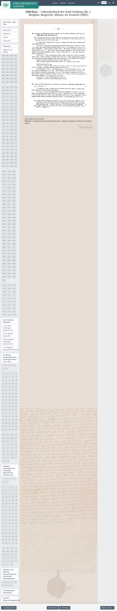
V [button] (12, 582)
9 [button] (7, 369)
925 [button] (7, 107)
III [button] (7, 582)
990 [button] (11, 160)
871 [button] (16, 59)
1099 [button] (3, 280)
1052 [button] (8, 227)
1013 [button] (8, 184)
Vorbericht (7, 41)
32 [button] (9, 387)
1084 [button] (3, 264)
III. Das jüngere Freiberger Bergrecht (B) (8, 342)
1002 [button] (13, 171)
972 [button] (3, 146)
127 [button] (16, 455)
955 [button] (16, 130)
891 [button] (16, 75)
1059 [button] (13, 234)
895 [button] (16, 79)
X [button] (12, 585)
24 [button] (16, 380)
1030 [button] (3, 204)
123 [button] (16, 451)
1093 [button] (3, 274)
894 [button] (11, 79)
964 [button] (3, 140)
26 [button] (6, 384)
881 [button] (7, 69)
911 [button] (16, 94)
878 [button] (11, 66)
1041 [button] (13, 214)
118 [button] (11, 448)
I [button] (2, 582)
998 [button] (11, 166)
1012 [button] (3, 184)
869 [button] (7, 59)
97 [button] (9, 430)
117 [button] (7, 448)
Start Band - (9, 23)
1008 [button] (13, 178)
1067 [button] (8, 244)
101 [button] (7, 435)
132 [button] (3, 461)
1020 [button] (13, 191)
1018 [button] (3, 191)
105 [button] (7, 438)
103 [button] (16, 435)
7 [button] (2, 369)
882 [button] (11, 69)
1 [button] (2, 365)
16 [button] (6, 377)
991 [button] (16, 160)
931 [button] (16, 110)
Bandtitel (6, 34)
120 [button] (3, 451)
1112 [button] (3, 298)
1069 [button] (3, 247)
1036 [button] (3, 211)
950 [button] (11, 127)
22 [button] (9, 380)
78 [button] (13, 417)
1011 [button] (13, 181)
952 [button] (3, 130)
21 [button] (6, 380)
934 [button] (11, 113)
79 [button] (16, 417)
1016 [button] (8, 188)
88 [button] (13, 423)
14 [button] (16, 374)
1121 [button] (3, 308)
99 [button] (16, 430)
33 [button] (13, 387)
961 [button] (7, 137)
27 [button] (9, 384)
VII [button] (3, 585)
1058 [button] (8, 234)
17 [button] (9, 377)
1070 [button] (8, 247)
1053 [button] (13, 227)
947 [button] (16, 123)
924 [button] (3, 107)
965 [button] (7, 140)
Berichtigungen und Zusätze (9, 592)
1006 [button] (3, 178)
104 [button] (3, 438)
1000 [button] (3, 171)
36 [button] (6, 390)
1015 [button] (3, 188)
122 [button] (11, 451)
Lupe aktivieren (85, 127)
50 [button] (3, 400)
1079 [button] (8, 257)
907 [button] (16, 90)
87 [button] (9, 423)
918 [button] (11, 100)
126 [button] (11, 455)
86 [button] (6, 423)
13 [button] (13, 374)
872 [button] (3, 62)
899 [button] (16, 82)
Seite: (99, 2)
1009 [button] (3, 181)
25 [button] (3, 384)
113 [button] (7, 445)
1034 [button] (8, 208)
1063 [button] (3, 241)
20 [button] (3, 380)
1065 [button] (13, 241)
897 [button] (7, 82)
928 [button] (3, 110)
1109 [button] (3, 295)
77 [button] (9, 417)
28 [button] (13, 384)
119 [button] (16, 448)
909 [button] (7, 94)
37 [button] (9, 390)
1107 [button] (8, 292)
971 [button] (16, 143)
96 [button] (6, 430)
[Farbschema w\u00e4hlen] (113, 2)
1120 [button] (13, 305)
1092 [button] (13, 270)
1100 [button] (3, 285)
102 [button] (11, 435)
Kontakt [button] (71, 3)
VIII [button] (6, 585)
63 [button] (13, 407)
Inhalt (5, 37)
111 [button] (16, 441)
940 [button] (3, 120)
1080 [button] (13, 257)
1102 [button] (13, 285)
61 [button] (6, 407)
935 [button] (16, 113)
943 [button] (16, 120)
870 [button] (11, 59)
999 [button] (16, 166)
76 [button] (6, 417)
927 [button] (16, 107)
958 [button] (11, 133)
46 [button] (6, 397)
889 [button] (7, 75)
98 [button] (13, 430)
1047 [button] (13, 221)
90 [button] (3, 426)
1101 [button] (8, 285)
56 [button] (6, 403)
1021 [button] (3, 194)
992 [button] (3, 163)
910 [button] (11, 94)
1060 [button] (3, 237)
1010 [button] (8, 181)
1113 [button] (8, 298)
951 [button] (16, 127)
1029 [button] (13, 201)
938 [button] (11, 117)
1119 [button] (8, 305)
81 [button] (6, 420)
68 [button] (13, 410)
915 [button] (16, 97)
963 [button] (16, 137)
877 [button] (7, 66)
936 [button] (3, 117)
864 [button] (3, 56)
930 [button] (11, 110)
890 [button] (11, 75)
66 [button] (6, 410)
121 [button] (7, 451)
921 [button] (7, 104)
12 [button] (9, 374)
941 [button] (7, 120)
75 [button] (3, 417)
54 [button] (16, 400)
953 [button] (7, 130)
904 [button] (3, 90)
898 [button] (11, 82)
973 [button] (7, 146)
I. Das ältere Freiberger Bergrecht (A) (8, 328)
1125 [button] (8, 312)
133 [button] (7, 461)
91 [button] (6, 426)
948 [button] (3, 127)
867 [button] (16, 56)
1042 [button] (3, 217)
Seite (53, 608)
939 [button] (16, 117)
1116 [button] (8, 302)
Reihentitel (7, 30)
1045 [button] (3, 221)
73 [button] (13, 413)
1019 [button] (8, 191)
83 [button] (13, 420)
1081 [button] (3, 260)
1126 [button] (13, 312)
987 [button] (16, 156)
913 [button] (7, 97)
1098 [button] (13, 277)
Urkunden (6, 46)
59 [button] (16, 403)
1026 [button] (13, 198)
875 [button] (16, 62)
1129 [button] (13, 315)
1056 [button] (13, 231)
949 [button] (7, 127)
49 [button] (16, 397)
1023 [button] (13, 194)
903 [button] (16, 87)
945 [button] (7, 123)
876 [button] (3, 66)
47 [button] (9, 397)
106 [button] (11, 438)
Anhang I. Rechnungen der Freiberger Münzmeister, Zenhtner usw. (9, 470)
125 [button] (7, 455)
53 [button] (13, 400)
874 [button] (11, 62)
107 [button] (16, 438)
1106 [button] (3, 292)
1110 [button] (8, 295)
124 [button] (3, 455)
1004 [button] (8, 175)
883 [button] (16, 69)
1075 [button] (3, 254)
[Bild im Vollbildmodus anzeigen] (93, 21)
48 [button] (13, 397)
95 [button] (3, 430)
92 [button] (9, 426)
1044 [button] (13, 217)
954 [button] (11, 130)
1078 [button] (3, 257)
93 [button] (13, 426)
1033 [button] (3, 208)
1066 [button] (3, 244)
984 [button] (3, 156)
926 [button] (11, 107)
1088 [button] (8, 267)
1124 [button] (3, 312)
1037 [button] (8, 211)
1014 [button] (13, 184)
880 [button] (3, 69)
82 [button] (9, 420)
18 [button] (13, 377)
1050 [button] (13, 224)
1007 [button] (8, 178)
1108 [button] (13, 292)
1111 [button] (13, 295)
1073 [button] (8, 250)
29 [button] (16, 384)
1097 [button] (8, 277)
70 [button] (3, 413)
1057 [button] (3, 234)
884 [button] (3, 72)
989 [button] (7, 160)
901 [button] (7, 87)
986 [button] (11, 156)
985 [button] (7, 156)
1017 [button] (13, 188)
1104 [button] (8, 288)
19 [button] (16, 377)
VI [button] (15, 582)
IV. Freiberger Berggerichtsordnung (10, 349)
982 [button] (11, 153)
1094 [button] (8, 274)
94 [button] (16, 426)
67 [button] (9, 410)
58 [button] (13, 403)
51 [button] (6, 400)
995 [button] (16, 163)
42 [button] (9, 393)
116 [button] (3, 448)
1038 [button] (13, 211)
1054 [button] (3, 231)
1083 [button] (13, 260)
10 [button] (3, 374)
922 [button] (11, 104)
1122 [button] (8, 308)
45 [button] (3, 397)
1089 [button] (13, 267)
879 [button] (16, 66)
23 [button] (13, 380)
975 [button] (16, 146)
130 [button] (11, 458)
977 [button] (7, 150)
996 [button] (3, 166)
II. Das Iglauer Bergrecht (8, 335)
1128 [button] (8, 315)
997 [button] (7, 166)
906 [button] (11, 90)
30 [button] (3, 387)
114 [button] (11, 445)
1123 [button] (13, 308)
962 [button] (11, 137)
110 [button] (11, 441)
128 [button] (3, 458)
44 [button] (16, 393)
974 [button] (11, 146)
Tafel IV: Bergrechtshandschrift (10, 599)
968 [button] (3, 143)
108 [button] (3, 441)
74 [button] (16, 413)
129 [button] (7, 458)
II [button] (4, 582)
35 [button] (3, 390)
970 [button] (11, 143)
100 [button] (3, 435)
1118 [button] (3, 305)
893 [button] (7, 79)
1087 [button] (3, 267)
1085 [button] (8, 264)
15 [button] (3, 377)
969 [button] (7, 143)
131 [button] (16, 458)
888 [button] (3, 75)
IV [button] (10, 582)
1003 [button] (3, 175)
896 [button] (3, 82)
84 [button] (16, 420)
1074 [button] (13, 250)
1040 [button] (8, 214)
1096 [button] (3, 277)
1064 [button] (8, 241)
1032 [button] (13, 204)
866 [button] (11, 56)
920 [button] (3, 104)
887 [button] (16, 72)
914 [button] (11, 97)
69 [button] (16, 410)
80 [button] (3, 420)
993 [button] (7, 163)
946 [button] (11, 123)
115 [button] (16, 445)
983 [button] (16, 153)
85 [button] (3, 423)
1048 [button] (3, 224)
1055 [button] (8, 231)
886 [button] (11, 72)
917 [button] (7, 100)
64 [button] (16, 407)
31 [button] (6, 387)
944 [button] (3, 123)
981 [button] (7, 153)
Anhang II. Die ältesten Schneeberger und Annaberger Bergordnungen (9, 574)
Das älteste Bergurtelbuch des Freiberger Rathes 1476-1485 (9, 358)
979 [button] (16, 150)
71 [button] (6, 413)
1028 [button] (8, 201)
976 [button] (3, 150)
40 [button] (3, 393)
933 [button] (7, 113)
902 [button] (11, 87)
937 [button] (7, 117)
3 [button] (7, 365)
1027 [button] (3, 201)
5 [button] (12, 365)
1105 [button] (13, 288)
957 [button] (7, 133)
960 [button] (3, 137)
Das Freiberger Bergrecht (8, 321)
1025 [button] (8, 198)
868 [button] (3, 59)
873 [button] (7, 62)
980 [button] (3, 153)
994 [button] (11, 163)
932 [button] (3, 113)
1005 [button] (13, 175)
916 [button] (3, 100)
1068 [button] (13, 244)
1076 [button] (8, 254)
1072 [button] (3, 250)
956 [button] (3, 133)
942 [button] (11, 120)
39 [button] (16, 390)
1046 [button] (8, 221)
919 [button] (16, 100)
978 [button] (11, 150)
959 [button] (16, 133)
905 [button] (7, 90)
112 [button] (3, 445)
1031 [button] (8, 204)
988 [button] (3, 160)
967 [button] (16, 140)
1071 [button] (13, 247)
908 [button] (3, 94)
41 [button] (6, 393)
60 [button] (3, 407)
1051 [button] (3, 227)
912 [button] (3, 97)
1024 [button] (3, 198)
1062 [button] (13, 237)
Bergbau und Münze (7, 51)
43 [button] (13, 393)
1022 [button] (8, 194)
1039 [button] (3, 214)
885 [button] (7, 72)
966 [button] (11, 140)
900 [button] (3, 87)
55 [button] (3, 403)
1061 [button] (8, 237)
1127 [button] (3, 315)
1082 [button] (8, 260)
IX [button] (9, 585)
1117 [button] (13, 302)
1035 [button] (13, 208)
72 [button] (9, 413)
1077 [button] (13, 254)
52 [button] (9, 400)
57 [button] (9, 403)
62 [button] (9, 407)
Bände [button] (55, 3)
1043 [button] (8, 217)
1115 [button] (3, 302)
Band (65, 608)
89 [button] (16, 423)
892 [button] (3, 79)
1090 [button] (3, 270)
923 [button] (16, 104)
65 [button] (3, 410)
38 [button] (13, 390)
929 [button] (7, 110)
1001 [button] (8, 171)
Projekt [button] (63, 3)
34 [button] (16, 387)
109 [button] (7, 441)
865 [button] (7, 56)
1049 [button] (8, 224)
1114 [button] (13, 298)
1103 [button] (3, 288)
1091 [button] (8, 270)
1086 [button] (13, 264)
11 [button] (6, 374)
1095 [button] (13, 274)
